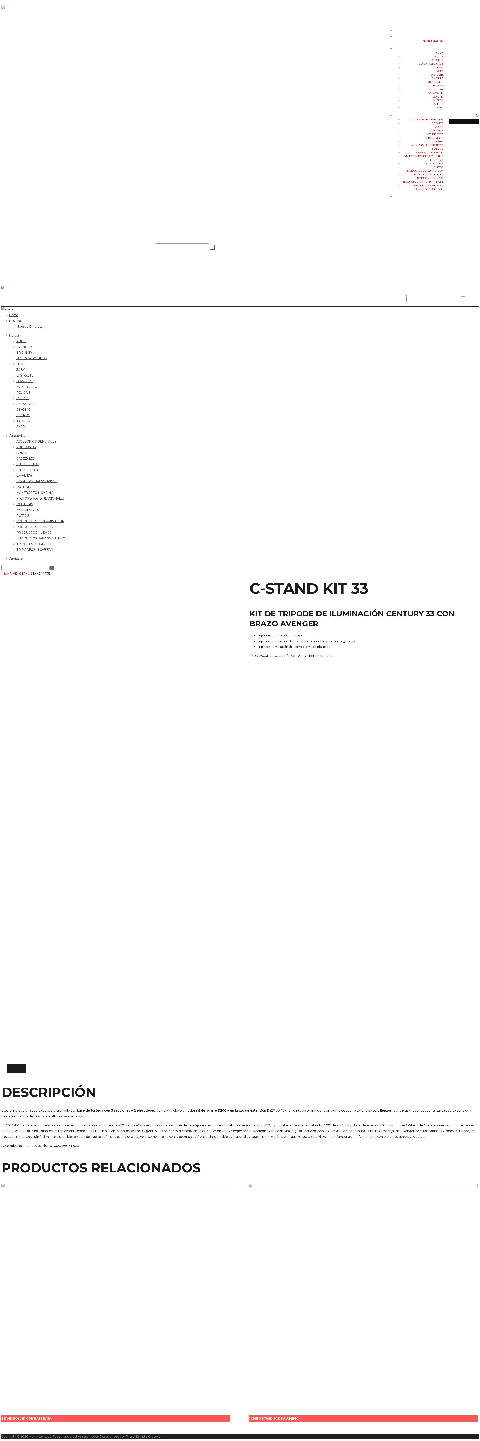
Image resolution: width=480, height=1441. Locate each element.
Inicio (5, 573)
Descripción (16, 1068)
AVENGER (18, 573)
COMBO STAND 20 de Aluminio (274, 1418)
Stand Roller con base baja (26, 1418)
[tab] (16, 1068)
